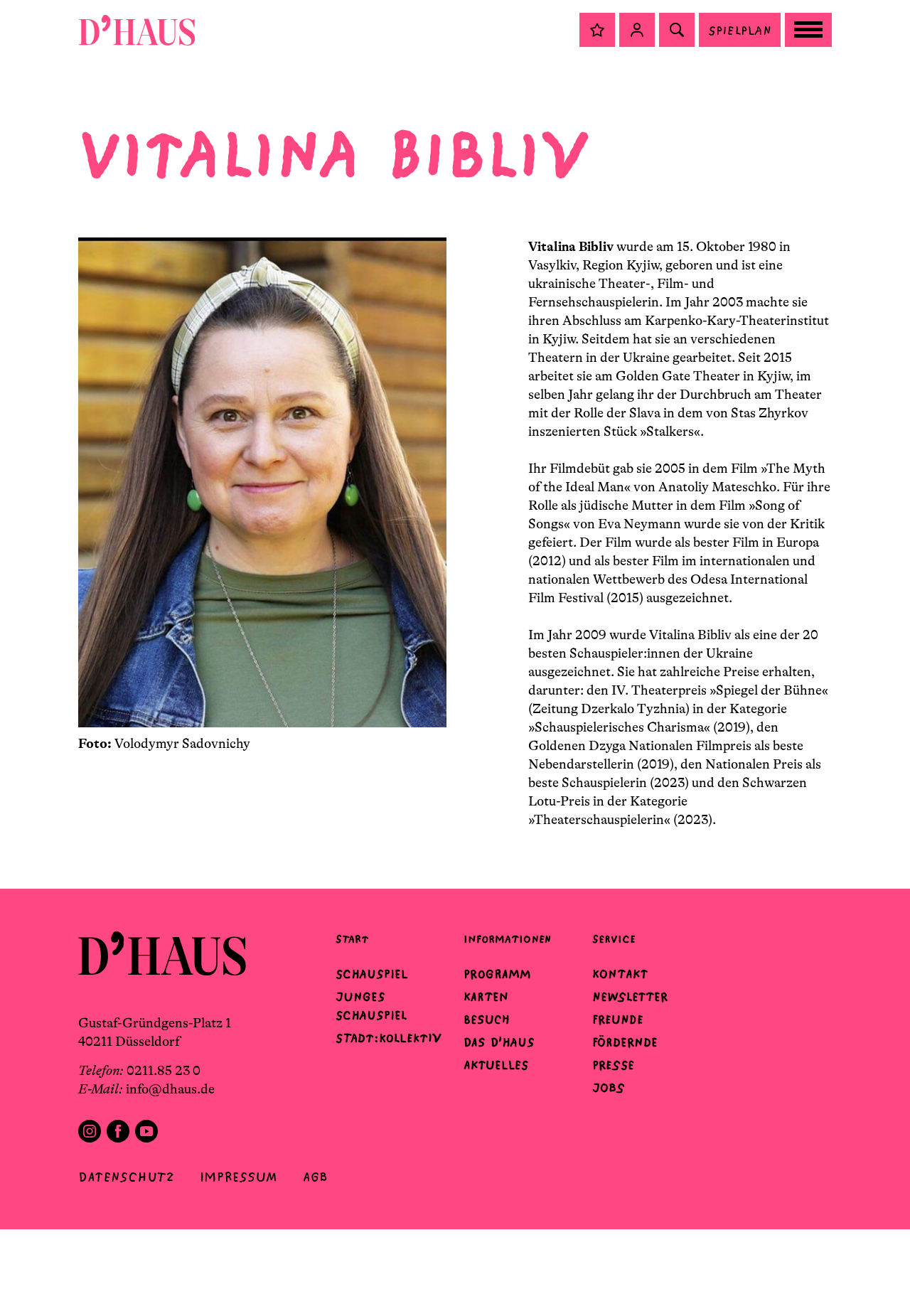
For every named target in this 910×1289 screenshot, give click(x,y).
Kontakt (620, 974)
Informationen (507, 938)
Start (352, 938)
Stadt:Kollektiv (388, 1038)
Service (614, 938)
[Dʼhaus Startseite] (137, 30)
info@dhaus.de (170, 1089)
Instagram (89, 1131)
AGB (315, 1177)
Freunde (617, 1019)
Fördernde (625, 1042)
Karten (486, 996)
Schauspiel (372, 974)
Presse (613, 1065)
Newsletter (630, 996)
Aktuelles (496, 1065)
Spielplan (739, 30)
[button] (597, 30)
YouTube (146, 1131)
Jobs (608, 1087)
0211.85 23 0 (163, 1071)
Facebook (118, 1131)
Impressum (238, 1177)
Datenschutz (126, 1177)
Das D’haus (499, 1042)
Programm (497, 974)
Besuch (487, 1019)
